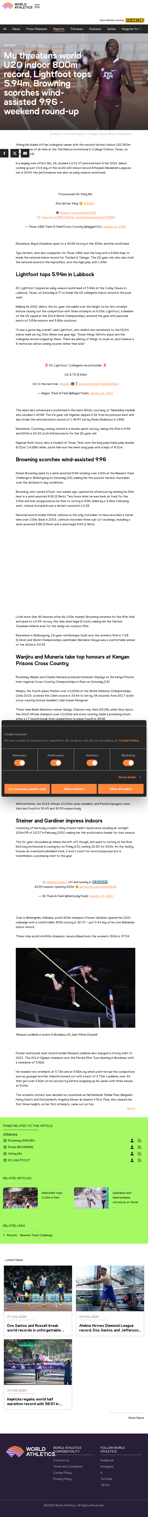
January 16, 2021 (114, 226)
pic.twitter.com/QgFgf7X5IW (95, 217)
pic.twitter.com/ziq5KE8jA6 (98, 887)
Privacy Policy (62, 1479)
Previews (77, 29)
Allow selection (74, 788)
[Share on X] (14, 153)
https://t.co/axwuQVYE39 (78, 213)
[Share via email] (25, 153)
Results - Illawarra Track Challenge (30, 1235)
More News (136, 1418)
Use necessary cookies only (27, 788)
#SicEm (65, 384)
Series (111, 29)
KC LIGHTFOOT (19, 1160)
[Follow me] (5, 1140)
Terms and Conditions (68, 1466)
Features (95, 29)
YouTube (106, 1479)
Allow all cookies (120, 788)
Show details (127, 777)
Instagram (106, 1466)
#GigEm (89, 203)
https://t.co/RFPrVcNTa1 (58, 217)
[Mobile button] (37, 6)
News (16, 29)
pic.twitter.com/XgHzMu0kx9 (99, 384)
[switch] (55, 763)
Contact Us (61, 1460)
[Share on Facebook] (4, 153)
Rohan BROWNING (20, 1147)
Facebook (107, 1460)
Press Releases (36, 29)
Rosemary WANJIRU (21, 1140)
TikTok (104, 1485)
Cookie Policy (129, 740)
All (4, 29)
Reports (59, 29)
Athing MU (15, 1153)
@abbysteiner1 (57, 882)
